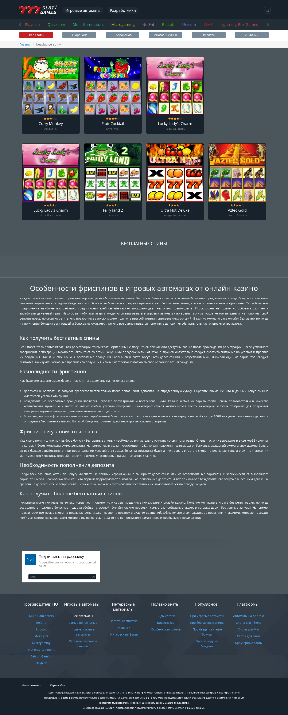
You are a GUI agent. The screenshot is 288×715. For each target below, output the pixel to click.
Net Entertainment (41, 650)
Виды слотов (166, 616)
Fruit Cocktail (113, 123)
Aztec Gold (237, 210)
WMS (208, 24)
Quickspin (56, 24)
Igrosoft (41, 629)
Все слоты (36, 35)
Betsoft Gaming (41, 656)
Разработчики (123, 10)
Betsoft (168, 24)
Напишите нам (32, 685)
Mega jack (41, 636)
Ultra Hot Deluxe (175, 210)
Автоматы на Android (248, 616)
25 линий (251, 35)
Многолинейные (165, 35)
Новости (124, 628)
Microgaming (123, 24)
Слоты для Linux (248, 636)
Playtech (32, 24)
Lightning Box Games (239, 24)
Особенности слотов (166, 629)
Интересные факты (124, 634)
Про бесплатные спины (207, 623)
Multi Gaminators (88, 24)
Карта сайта (57, 685)
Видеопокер (166, 623)
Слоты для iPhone (248, 623)
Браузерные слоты (248, 643)
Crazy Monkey (51, 123)
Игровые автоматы (83, 10)
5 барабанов (122, 35)
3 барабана (79, 35)
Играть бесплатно (124, 621)
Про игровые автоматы (207, 616)
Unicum (189, 24)
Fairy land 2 (113, 210)
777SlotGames (37, 10)
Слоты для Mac (249, 629)
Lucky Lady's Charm (175, 123)
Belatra (41, 623)
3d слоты (208, 35)
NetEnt (148, 24)
